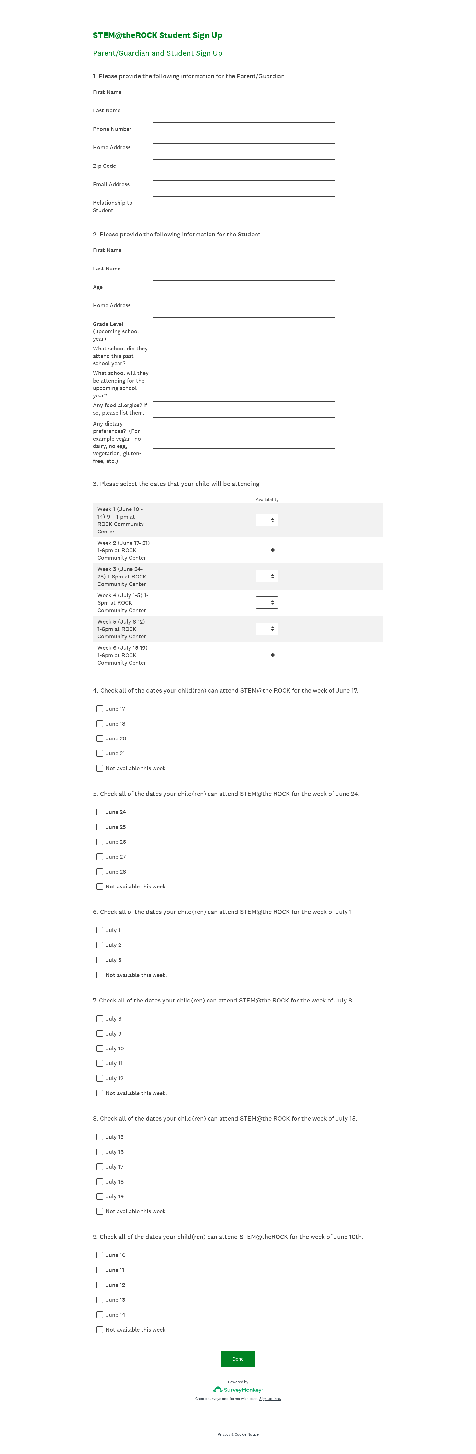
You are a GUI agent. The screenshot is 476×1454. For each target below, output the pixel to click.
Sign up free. (270, 1398)
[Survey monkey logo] (238, 1389)
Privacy (224, 1434)
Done (238, 1359)
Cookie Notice (247, 1434)
